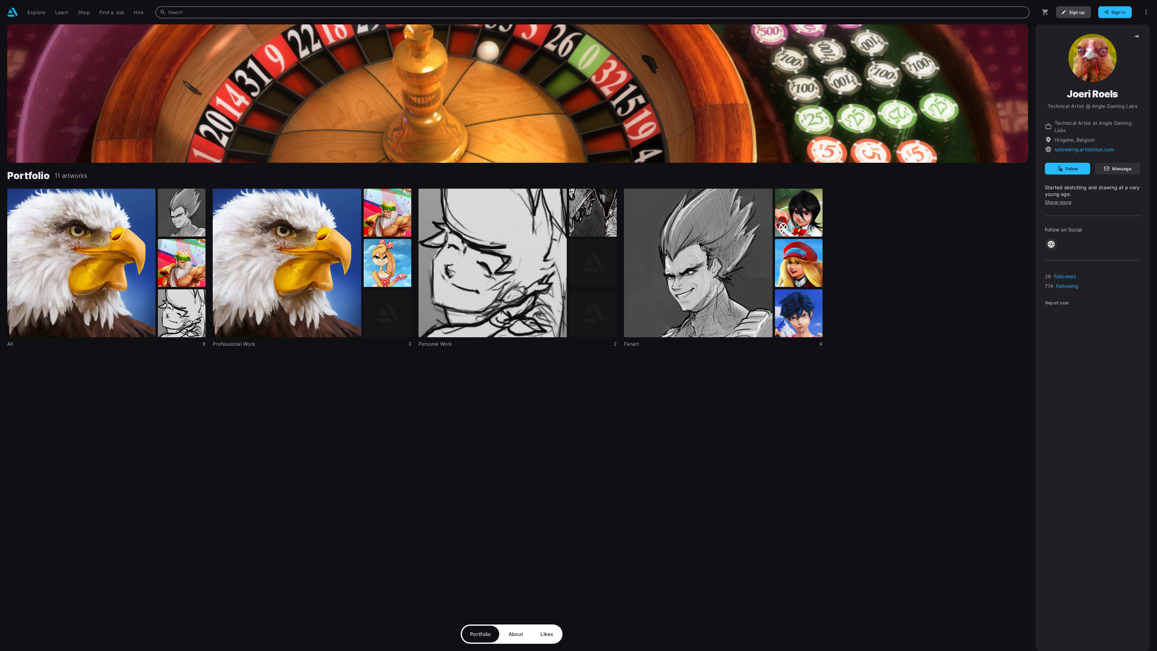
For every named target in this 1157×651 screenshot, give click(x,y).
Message (1121, 168)
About (516, 634)
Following (1067, 286)
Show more (1058, 202)
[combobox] (592, 12)
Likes (547, 634)
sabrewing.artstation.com (1084, 149)
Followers (1065, 276)
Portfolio (480, 634)
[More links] (1146, 12)
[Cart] (1045, 12)
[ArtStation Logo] (12, 12)
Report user (1057, 302)
